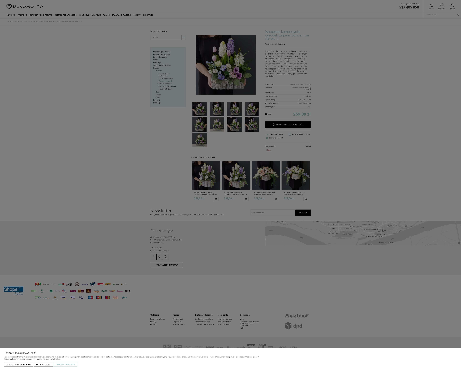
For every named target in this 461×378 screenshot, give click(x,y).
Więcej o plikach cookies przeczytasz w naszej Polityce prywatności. (32, 359)
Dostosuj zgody (43, 364)
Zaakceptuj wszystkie (65, 364)
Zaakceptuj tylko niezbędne (18, 364)
